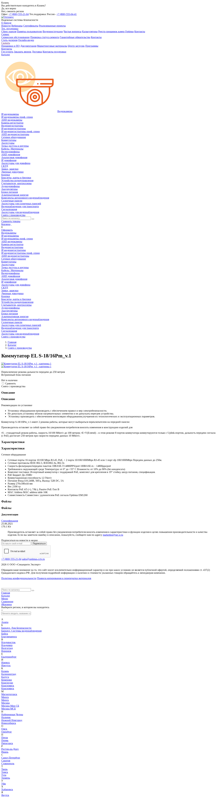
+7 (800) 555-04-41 (67, 14)
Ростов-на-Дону (10, 749)
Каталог (5, 595)
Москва (5, 703)
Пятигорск (7, 743)
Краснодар (7, 682)
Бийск (4, 633)
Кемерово (6, 679)
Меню (4, 598)
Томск (4, 772)
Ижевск (5, 662)
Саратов (5, 760)
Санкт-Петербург (10, 757)
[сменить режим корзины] (11, 224)
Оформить (7, 230)
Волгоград (7, 648)
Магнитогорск (9, 694)
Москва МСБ (8, 708)
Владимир (7, 645)
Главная (5, 592)
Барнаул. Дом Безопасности (16, 628)
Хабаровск (7, 789)
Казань (5, 671)
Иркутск (6, 665)
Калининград (8, 674)
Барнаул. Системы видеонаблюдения (21, 630)
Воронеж (6, 651)
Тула (3, 775)
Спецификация (9, 520)
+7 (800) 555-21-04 (19, 14)
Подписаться (39, 543)
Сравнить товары (10, 221)
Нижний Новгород (11, 720)
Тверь (4, 769)
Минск (5, 697)
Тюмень (5, 778)
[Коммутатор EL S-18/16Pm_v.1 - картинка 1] (26, 363)
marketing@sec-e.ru (113, 534)
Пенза (4, 737)
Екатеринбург (9, 656)
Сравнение (7, 601)
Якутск (5, 795)
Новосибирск (8, 723)
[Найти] (33, 590)
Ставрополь (7, 763)
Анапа (4, 622)
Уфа (3, 783)
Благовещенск (9, 636)
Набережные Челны (12, 714)
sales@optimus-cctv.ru (33, 559)
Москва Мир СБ (10, 705)
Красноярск (7, 685)
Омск (4, 729)
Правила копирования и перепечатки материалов (64, 578)
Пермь (4, 740)
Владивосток (8, 642)
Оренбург (6, 731)
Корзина (5, 224)
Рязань (4, 752)
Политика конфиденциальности (18, 578)
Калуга (5, 677)
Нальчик (6, 717)
